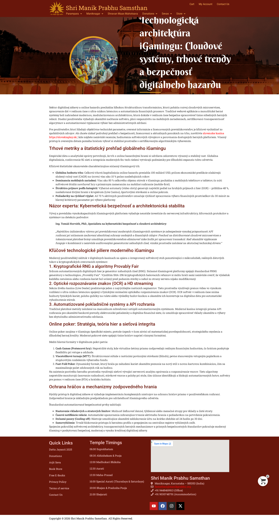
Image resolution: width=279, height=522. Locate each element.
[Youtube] (154, 506)
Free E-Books (57, 475)
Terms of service (59, 488)
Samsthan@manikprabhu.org (173, 486)
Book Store (55, 468)
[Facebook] (163, 506)
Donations (55, 456)
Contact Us (55, 494)
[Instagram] (171, 506)
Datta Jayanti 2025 (60, 449)
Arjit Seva (55, 462)
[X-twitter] (180, 506)
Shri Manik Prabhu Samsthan (107, 8)
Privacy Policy (57, 481)
